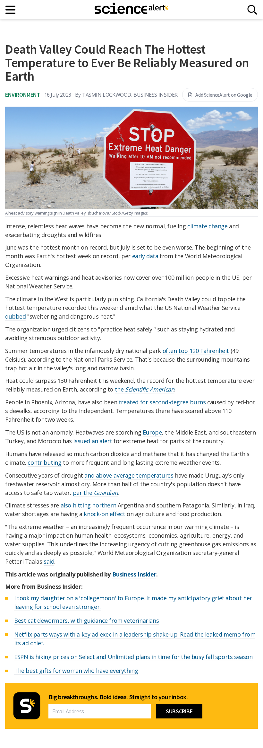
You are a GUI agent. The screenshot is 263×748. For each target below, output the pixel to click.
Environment (22, 94)
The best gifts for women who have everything (76, 670)
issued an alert (92, 441)
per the (95, 493)
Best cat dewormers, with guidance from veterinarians (86, 620)
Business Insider (134, 574)
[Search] (252, 9)
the (144, 389)
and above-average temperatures (128, 475)
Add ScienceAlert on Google (223, 95)
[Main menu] (10, 9)
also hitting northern (88, 505)
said (49, 561)
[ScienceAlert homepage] (131, 9)
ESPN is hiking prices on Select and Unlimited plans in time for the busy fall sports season (133, 657)
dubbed (15, 316)
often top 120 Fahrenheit (196, 351)
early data (145, 256)
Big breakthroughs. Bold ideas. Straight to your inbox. (118, 696)
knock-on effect (104, 514)
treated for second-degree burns (162, 402)
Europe (152, 432)
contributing (44, 462)
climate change (207, 226)
